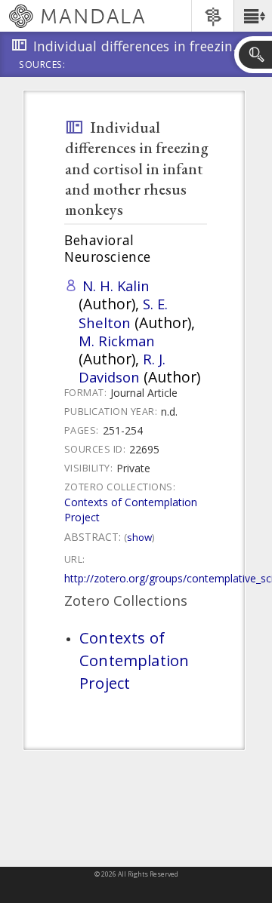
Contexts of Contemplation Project (134, 660)
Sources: (42, 65)
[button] (252, 16)
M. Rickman (117, 340)
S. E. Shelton (123, 312)
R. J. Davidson (122, 367)
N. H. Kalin (116, 285)
